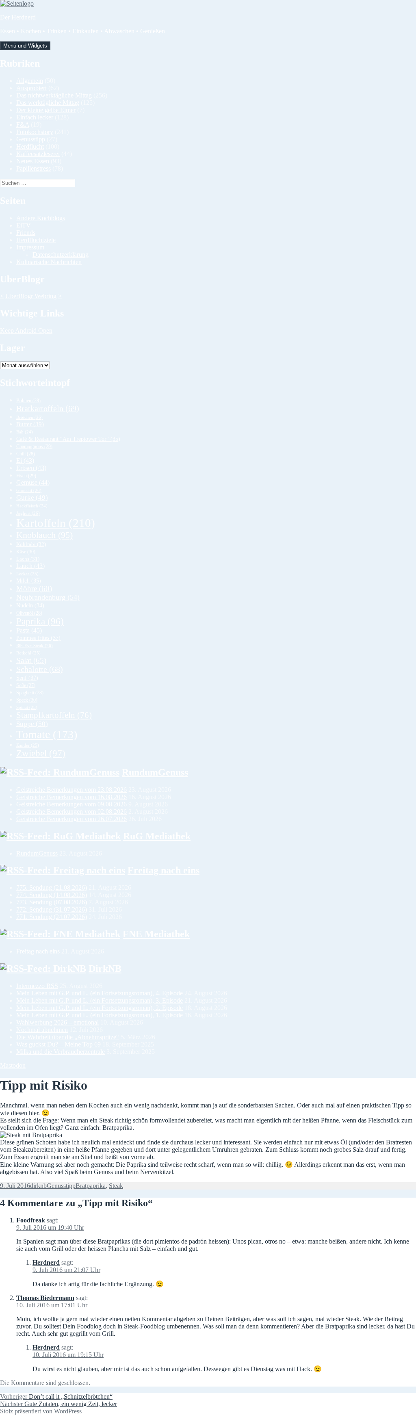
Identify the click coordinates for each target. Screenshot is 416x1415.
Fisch (26, 476)
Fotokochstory (34, 131)
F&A (22, 124)
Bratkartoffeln (47, 408)
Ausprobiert (31, 88)
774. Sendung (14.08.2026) (51, 894)
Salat (31, 660)
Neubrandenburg (48, 597)
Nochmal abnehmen (42, 1029)
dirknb (38, 1185)
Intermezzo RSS (37, 985)
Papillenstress (33, 168)
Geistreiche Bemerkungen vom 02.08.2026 (71, 811)
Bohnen (28, 400)
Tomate (46, 734)
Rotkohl (28, 652)
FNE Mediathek (156, 934)
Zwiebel (40, 753)
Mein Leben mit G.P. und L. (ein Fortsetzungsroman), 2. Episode (99, 1007)
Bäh (24, 432)
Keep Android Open (26, 330)
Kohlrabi (31, 544)
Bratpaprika (91, 1185)
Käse (25, 552)
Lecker (27, 573)
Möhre (34, 588)
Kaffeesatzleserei (38, 153)
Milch (28, 581)
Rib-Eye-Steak (34, 645)
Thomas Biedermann (45, 1297)
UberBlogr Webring (30, 296)
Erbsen (31, 467)
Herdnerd (46, 1262)
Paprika (40, 621)
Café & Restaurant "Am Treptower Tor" (68, 439)
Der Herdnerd (18, 17)
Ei (25, 460)
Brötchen (29, 417)
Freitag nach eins (163, 870)
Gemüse (33, 482)
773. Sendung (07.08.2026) (51, 902)
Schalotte (39, 669)
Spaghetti (29, 693)
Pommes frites (38, 638)
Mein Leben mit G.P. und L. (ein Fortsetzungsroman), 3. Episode (99, 1000)
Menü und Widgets (25, 46)
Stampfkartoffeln (54, 715)
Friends (25, 232)
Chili (25, 454)
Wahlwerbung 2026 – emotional (57, 1022)
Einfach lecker (34, 117)
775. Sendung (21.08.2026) (51, 887)
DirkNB (105, 968)
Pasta (29, 630)
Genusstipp (30, 139)
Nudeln (30, 605)
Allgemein (29, 80)
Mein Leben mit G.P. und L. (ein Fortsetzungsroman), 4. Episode (99, 993)
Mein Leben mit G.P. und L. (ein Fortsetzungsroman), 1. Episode (99, 1015)
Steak (116, 1185)
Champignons (34, 446)
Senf (27, 677)
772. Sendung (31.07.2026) (51, 909)
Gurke (32, 497)
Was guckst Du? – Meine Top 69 (58, 1044)
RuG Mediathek (157, 836)
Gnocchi (28, 490)
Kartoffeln (55, 522)
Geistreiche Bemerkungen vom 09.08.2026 (71, 804)
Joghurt (28, 513)
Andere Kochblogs (40, 218)
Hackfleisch (32, 506)
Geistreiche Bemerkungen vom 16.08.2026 (71, 796)
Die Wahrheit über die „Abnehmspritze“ (67, 1037)
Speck (26, 700)
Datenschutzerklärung (60, 254)
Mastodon (13, 1065)
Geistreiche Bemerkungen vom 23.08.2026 (71, 789)
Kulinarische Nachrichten (49, 261)
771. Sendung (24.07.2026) (51, 916)
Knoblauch (44, 535)
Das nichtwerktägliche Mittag (54, 95)
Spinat (26, 707)
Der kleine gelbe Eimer (46, 109)
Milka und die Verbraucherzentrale (60, 1051)
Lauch (30, 565)
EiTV (23, 225)
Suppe (32, 724)
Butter (30, 424)
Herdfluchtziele (36, 239)
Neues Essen (32, 161)
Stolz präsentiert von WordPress (41, 1411)
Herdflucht (30, 146)
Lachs (27, 559)
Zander (27, 745)
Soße (25, 685)
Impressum (30, 247)
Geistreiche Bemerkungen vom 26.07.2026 (71, 818)
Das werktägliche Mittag (47, 102)
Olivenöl (29, 613)
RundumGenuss (155, 772)
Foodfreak (30, 1220)
